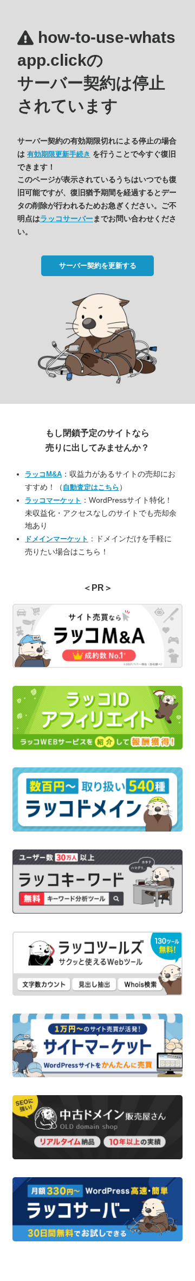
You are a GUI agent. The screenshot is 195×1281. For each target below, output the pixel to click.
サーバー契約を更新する (97, 265)
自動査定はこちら (91, 487)
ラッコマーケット (53, 500)
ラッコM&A (43, 474)
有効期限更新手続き (58, 154)
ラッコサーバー (66, 218)
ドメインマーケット (56, 539)
